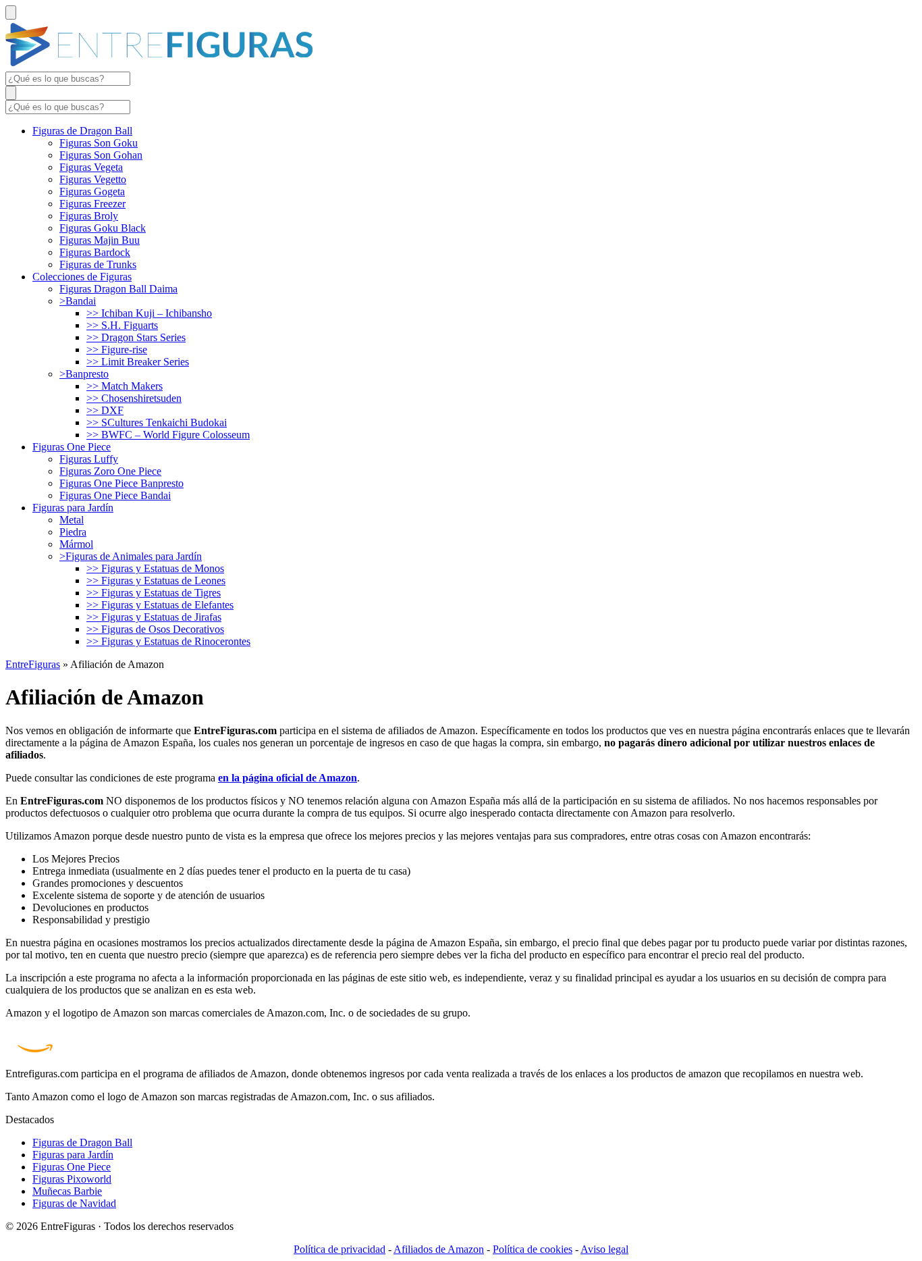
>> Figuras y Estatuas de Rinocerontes (168, 641)
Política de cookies (532, 1249)
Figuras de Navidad (74, 1203)
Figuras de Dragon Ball (82, 130)
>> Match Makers (124, 386)
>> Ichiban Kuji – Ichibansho (149, 313)
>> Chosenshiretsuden (134, 398)
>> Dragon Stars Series (136, 337)
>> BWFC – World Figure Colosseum (168, 434)
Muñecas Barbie (67, 1191)
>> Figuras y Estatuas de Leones (155, 580)
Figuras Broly (88, 216)
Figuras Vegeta (91, 167)
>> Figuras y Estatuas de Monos (155, 568)
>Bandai (77, 301)
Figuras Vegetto (92, 179)
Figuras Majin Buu (99, 240)
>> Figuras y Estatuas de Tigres (153, 592)
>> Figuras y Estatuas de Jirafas (153, 617)
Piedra (72, 532)
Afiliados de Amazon (439, 1249)
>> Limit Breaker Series (137, 361)
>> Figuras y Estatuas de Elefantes (160, 605)
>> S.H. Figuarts (122, 325)
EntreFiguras (32, 664)
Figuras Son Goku (98, 143)
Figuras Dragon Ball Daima (118, 288)
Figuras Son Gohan (100, 155)
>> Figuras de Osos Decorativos (155, 629)
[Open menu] (10, 12)
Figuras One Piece (71, 447)
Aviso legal (604, 1249)
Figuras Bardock (94, 252)
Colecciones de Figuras (82, 276)
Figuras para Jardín (72, 507)
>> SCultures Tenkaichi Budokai (156, 422)
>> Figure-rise (116, 349)
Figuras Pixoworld (71, 1179)
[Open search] (10, 93)
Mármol (76, 544)
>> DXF (105, 410)
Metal (71, 519)
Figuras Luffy (88, 459)
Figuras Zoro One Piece (110, 471)
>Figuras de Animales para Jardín (130, 556)
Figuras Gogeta (92, 191)
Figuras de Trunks (97, 264)
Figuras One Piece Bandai (115, 495)
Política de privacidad (339, 1249)
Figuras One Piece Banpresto (121, 483)
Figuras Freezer (92, 203)
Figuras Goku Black (102, 228)
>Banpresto (84, 374)
